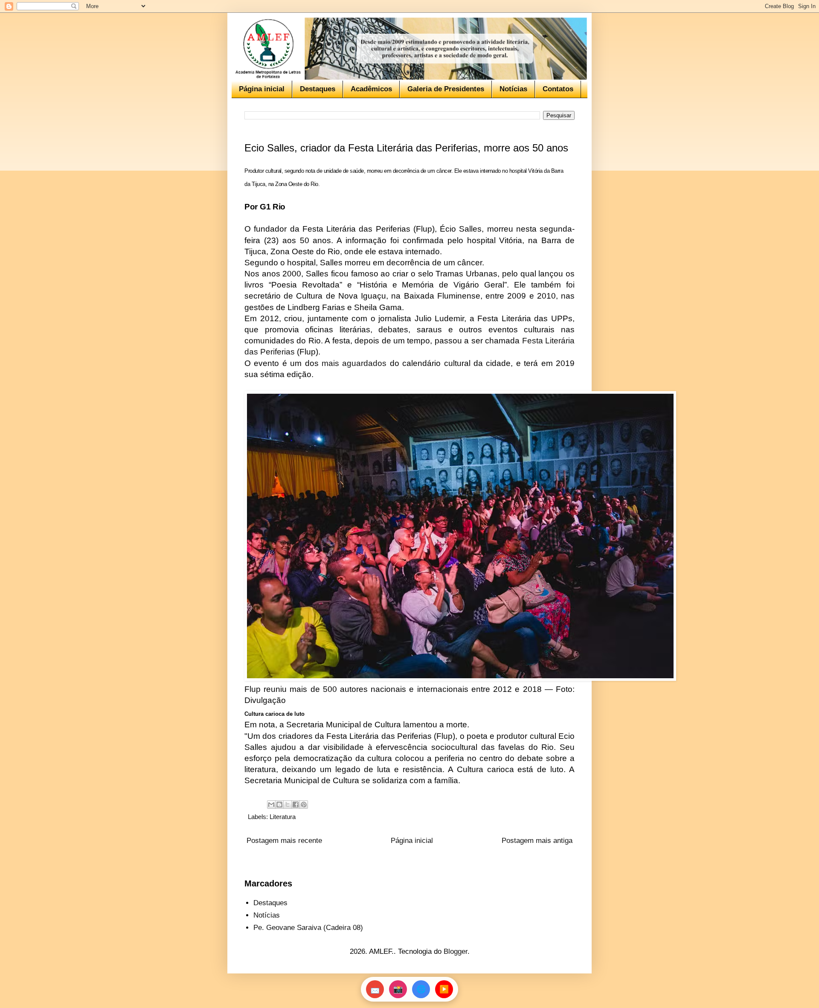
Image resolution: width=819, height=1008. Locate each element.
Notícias (513, 89)
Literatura (283, 816)
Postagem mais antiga (537, 841)
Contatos (558, 89)
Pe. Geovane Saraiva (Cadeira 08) (308, 928)
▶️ (444, 989)
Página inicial (262, 89)
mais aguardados (356, 363)
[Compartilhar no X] (287, 804)
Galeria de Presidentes (445, 89)
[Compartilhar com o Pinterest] (303, 804)
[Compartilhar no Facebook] (295, 804)
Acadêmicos (371, 89)
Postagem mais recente (284, 841)
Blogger (456, 951)
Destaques (317, 89)
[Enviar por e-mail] (271, 804)
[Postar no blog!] (279, 804)
